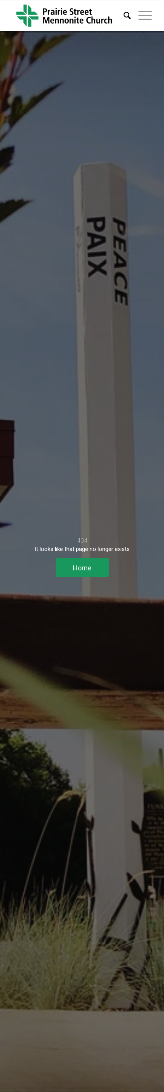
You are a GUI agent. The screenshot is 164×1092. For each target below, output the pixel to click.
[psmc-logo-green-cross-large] (68, 15)
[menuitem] (123, 15)
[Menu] (141, 15)
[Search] (123, 15)
